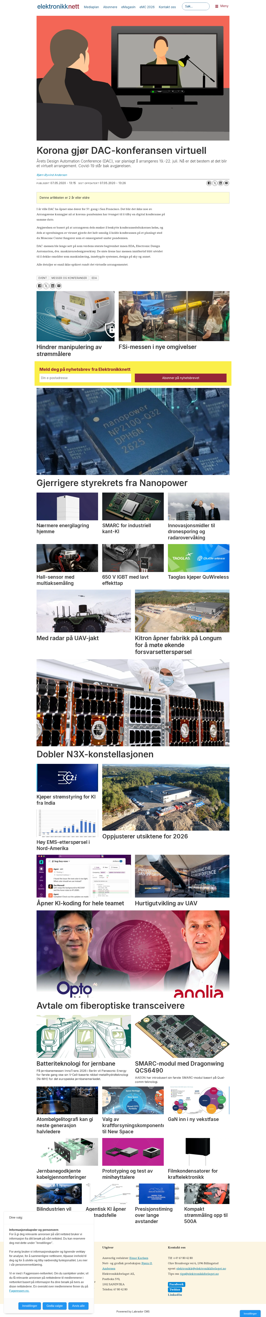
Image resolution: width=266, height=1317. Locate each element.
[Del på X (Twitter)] (215, 183)
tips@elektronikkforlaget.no (199, 1273)
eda (94, 278)
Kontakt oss (167, 7)
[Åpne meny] (216, 6)
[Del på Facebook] (209, 183)
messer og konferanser (69, 278)
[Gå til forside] (58, 6)
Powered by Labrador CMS (133, 1311)
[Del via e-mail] (226, 183)
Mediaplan (91, 7)
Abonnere (110, 7)
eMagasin (128, 7)
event (43, 278)
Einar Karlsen (138, 1258)
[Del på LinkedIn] (220, 183)
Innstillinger (250, 1313)
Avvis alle (78, 1305)
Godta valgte (55, 1305)
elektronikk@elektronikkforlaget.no (201, 1268)
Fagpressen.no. (19, 1290)
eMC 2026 (147, 7)
